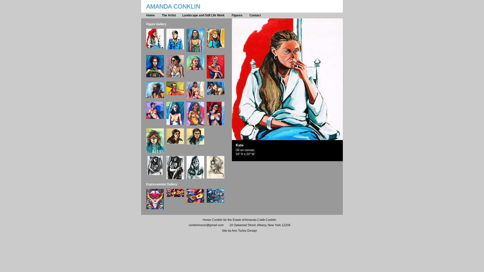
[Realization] (195, 69)
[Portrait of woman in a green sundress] (195, 51)
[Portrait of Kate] (155, 47)
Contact (255, 15)
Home (150, 15)
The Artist (169, 15)
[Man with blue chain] (155, 97)
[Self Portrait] (215, 47)
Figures (237, 15)
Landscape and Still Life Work (203, 15)
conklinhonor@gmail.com (206, 225)
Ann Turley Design (244, 230)
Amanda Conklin (173, 6)
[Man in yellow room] (175, 94)
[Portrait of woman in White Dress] (175, 76)
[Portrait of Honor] (175, 48)
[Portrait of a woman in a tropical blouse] (155, 76)
